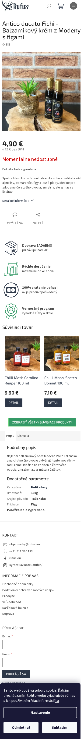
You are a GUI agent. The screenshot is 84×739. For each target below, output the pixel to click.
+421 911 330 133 (21, 551)
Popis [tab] (10, 435)
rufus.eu (15, 558)
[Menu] (73, 6)
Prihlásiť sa (16, 674)
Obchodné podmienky (17, 584)
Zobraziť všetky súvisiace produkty (42, 422)
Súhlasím (59, 727)
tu (57, 700)
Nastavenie (40, 712)
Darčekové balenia (15, 608)
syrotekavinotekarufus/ (25, 565)
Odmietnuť (21, 727)
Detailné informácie (15, 201)
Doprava (8, 613)
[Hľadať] (49, 6)
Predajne (8, 596)
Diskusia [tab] (23, 435)
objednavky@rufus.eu (24, 544)
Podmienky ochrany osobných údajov (28, 590)
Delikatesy (39, 487)
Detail (13, 403)
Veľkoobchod (11, 602)
